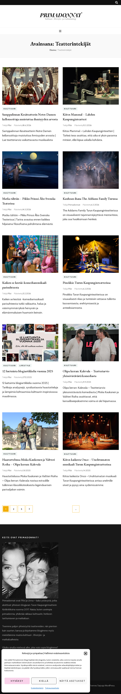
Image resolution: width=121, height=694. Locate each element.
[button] (85, 653)
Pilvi (9, 125)
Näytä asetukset (72, 681)
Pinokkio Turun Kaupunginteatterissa (87, 282)
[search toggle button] (116, 2)
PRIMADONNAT (60, 14)
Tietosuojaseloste (52, 688)
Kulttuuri (10, 109)
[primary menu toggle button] (60, 31)
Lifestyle (24, 365)
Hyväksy (17, 681)
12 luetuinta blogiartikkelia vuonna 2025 (27, 371)
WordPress (110, 685)
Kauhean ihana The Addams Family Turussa (90, 198)
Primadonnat (74, 204)
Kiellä (44, 681)
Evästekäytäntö (37, 688)
